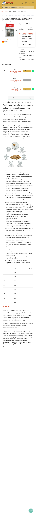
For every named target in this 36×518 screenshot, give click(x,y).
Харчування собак (20, 15)
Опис (5, 98)
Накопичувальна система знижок (13, 11)
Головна (4, 15)
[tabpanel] (9, 30)
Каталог (10, 15)
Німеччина (6, 41)
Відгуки (31, 98)
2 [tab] (11, 40)
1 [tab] (8, 40)
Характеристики (17, 98)
